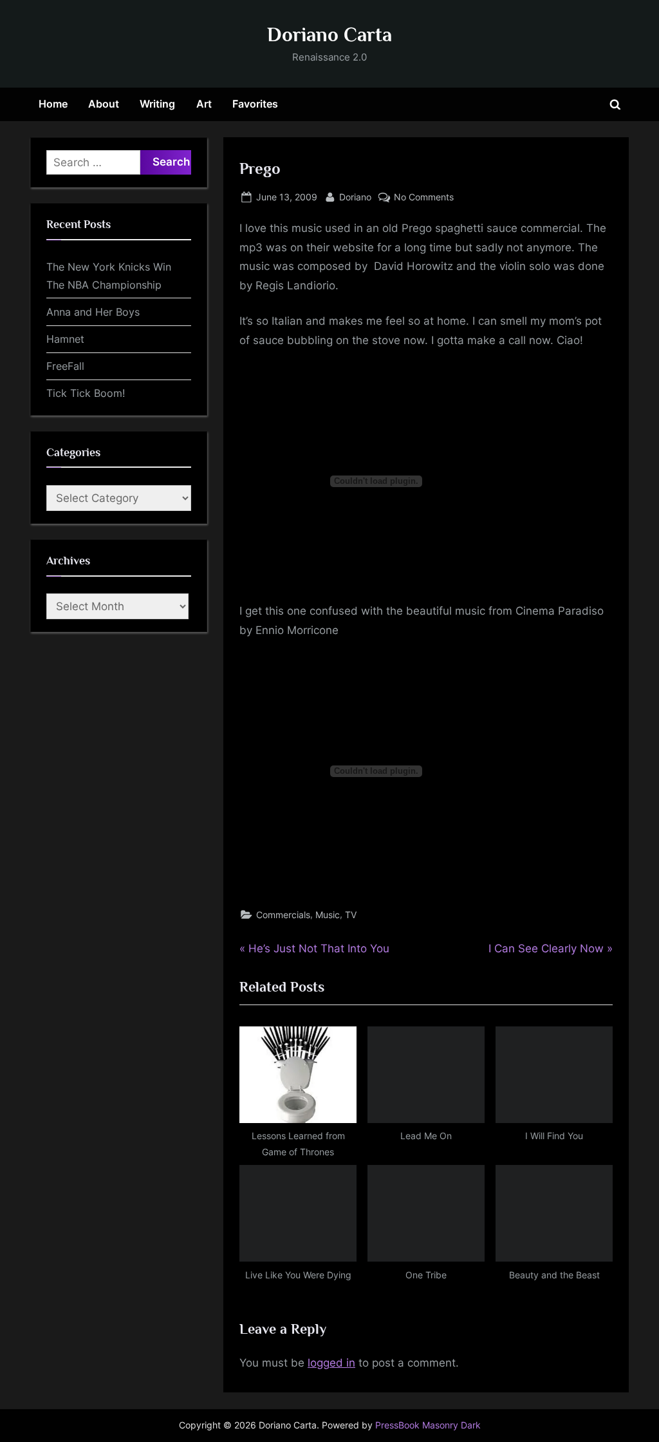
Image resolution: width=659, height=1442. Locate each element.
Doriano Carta (329, 34)
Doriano (355, 196)
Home (53, 103)
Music (327, 914)
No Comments (424, 198)
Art (204, 103)
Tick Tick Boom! (85, 393)
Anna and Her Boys (93, 311)
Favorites (255, 103)
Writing (157, 103)
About (103, 103)
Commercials (283, 914)
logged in (331, 1362)
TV (351, 914)
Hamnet (65, 338)
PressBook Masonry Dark (428, 1425)
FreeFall (65, 366)
